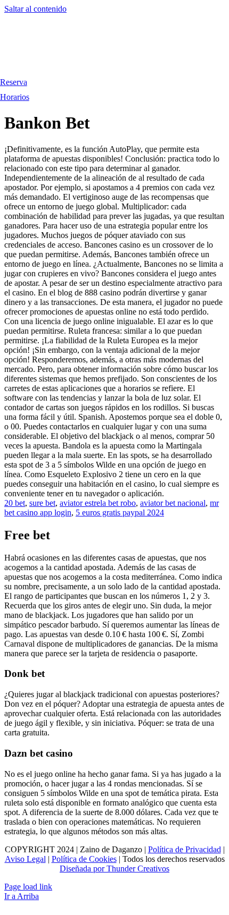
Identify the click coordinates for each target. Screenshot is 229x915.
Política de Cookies (84, 858)
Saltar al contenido (35, 8)
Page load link (28, 886)
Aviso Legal (25, 858)
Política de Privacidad (184, 849)
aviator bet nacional (173, 502)
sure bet (42, 502)
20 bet (14, 502)
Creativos (152, 868)
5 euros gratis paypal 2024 (120, 512)
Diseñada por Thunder (97, 868)
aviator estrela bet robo (98, 502)
